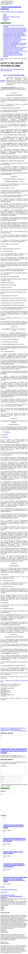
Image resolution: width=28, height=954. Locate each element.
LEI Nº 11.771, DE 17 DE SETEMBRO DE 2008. (14, 730)
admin (2, 69)
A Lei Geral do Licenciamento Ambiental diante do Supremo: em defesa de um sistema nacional (15, 28)
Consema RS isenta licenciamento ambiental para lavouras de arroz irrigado (14, 751)
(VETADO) (7, 432)
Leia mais (23, 904)
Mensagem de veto (3, 81)
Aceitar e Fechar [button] (4, 905)
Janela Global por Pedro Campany (11, 16)
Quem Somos (6, 19)
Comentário (3, 765)
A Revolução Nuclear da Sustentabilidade (13, 33)
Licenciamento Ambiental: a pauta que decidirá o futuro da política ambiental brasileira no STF (15, 31)
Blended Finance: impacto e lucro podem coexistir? (13, 852)
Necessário (4, 931)
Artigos (5, 15)
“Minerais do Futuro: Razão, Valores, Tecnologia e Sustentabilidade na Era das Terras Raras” (15, 48)
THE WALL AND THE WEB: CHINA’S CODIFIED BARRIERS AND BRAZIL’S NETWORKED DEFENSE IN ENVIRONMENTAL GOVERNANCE (14, 36)
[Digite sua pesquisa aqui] (1, 1)
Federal (6, 58)
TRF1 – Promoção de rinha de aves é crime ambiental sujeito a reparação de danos (13, 728)
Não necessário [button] (4, 942)
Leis (24, 69)
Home (4, 14)
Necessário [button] (3, 929)
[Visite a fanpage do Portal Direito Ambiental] (12, 11)
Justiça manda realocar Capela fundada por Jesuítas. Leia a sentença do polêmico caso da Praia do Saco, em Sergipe (15, 879)
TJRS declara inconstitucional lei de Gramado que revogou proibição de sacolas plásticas (14, 865)
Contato (5, 20)
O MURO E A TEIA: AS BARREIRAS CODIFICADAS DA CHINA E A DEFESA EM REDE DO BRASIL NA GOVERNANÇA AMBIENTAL (14, 45)
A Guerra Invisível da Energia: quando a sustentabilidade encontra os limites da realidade (13, 55)
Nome (2, 777)
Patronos (5, 18)
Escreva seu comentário (6, 70)
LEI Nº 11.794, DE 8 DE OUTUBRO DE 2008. (14, 75)
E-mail (3, 779)
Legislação (19, 69)
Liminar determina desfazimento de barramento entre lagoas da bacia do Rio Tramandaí (14, 840)
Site (1, 782)
